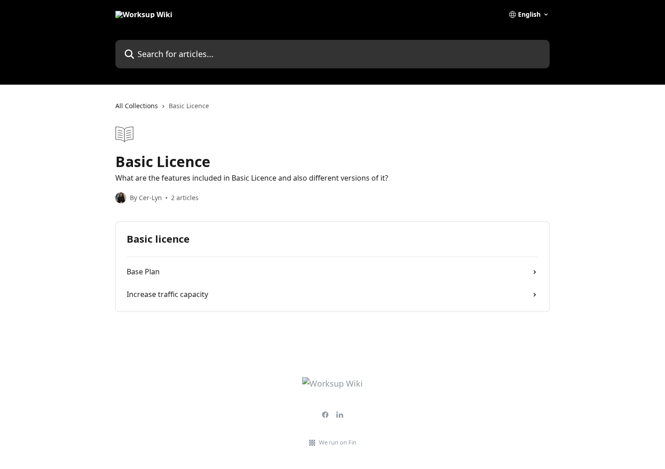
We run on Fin (337, 442)
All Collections (136, 105)
